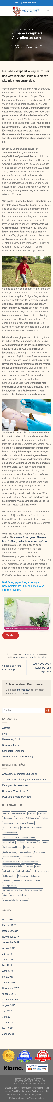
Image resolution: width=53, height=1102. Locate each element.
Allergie (24, 29)
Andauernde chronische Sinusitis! (19, 773)
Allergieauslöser (18, 813)
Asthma (45, 818)
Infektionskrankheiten (12, 847)
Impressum (31, 1083)
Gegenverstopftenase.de (26, 48)
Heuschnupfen (33, 842)
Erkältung (25, 828)
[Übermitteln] (48, 710)
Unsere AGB (18, 1083)
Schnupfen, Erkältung (13, 750)
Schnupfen (35, 876)
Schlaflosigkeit (9, 876)
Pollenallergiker (23, 871)
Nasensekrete (27, 857)
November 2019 (10, 936)
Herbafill (21, 842)
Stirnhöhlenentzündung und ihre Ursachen (24, 779)
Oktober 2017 (9, 994)
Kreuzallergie (29, 847)
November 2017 (10, 988)
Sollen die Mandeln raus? (15, 791)
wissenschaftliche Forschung (15, 900)
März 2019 (7, 976)
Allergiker (42, 813)
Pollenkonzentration (41, 871)
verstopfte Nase (9, 885)
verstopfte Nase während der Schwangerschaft (23, 890)
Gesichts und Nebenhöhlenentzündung (19, 837)
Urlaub (37, 881)
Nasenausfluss (25, 852)
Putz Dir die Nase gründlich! (16, 796)
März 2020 (7, 919)
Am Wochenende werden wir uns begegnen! (42, 668)
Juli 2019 (7, 954)
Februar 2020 (9, 925)
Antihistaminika (32, 818)
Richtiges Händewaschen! (15, 785)
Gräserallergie (9, 842)
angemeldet (22, 689)
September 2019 (10, 942)
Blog (31, 29)
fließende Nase (38, 828)
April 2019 (7, 971)
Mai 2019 (7, 965)
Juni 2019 (7, 959)
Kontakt (42, 1083)
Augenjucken (8, 823)
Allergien (31, 813)
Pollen (43, 657)
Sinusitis (6, 881)
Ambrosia (36, 657)
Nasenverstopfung (11, 745)
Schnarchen (23, 876)
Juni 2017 (7, 1016)
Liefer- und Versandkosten (29, 1079)
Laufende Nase (9, 852)
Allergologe (7, 818)
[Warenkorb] (48, 11)
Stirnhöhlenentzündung (22, 881)
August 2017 (8, 1005)
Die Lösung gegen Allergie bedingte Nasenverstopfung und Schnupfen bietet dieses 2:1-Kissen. (23, 586)
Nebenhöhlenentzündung (13, 866)
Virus (5, 895)
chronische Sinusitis (25, 823)
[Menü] (4, 11)
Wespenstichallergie (18, 895)
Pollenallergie (8, 871)
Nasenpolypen (40, 852)
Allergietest (26, 657)
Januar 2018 (8, 982)
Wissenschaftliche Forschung (17, 756)
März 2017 (7, 1028)
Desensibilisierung (11, 828)
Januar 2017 (8, 1034)
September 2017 (10, 999)
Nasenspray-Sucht (11, 739)
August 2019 (8, 948)
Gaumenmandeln (10, 833)
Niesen (30, 866)
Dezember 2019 (10, 931)
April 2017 (7, 1022)
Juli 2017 (7, 1011)
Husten (45, 842)
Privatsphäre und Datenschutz (29, 1081)
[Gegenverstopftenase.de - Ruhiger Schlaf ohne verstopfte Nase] (25, 11)
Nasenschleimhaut (11, 857)
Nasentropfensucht (11, 861)
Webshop (10, 635)
